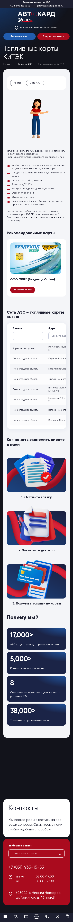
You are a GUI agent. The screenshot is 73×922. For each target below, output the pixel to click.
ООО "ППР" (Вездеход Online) (32, 279)
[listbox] (36, 853)
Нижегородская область (46, 28)
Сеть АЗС (35, 83)
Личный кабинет (19, 36)
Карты (17, 83)
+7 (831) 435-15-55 (26, 867)
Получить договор (53, 36)
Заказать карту (23, 290)
